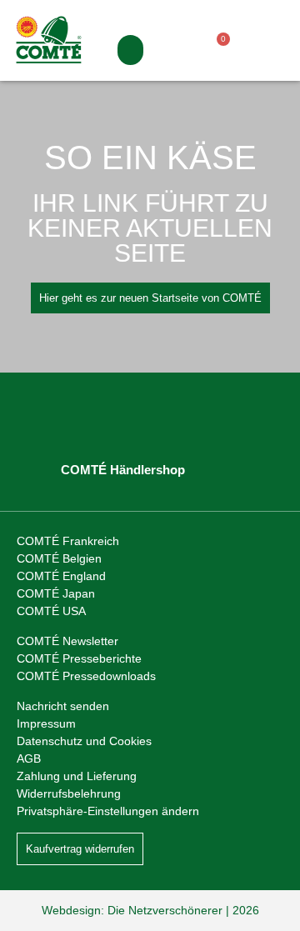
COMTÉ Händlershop (123, 470)
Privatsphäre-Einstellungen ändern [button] (108, 811)
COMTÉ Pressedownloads (86, 676)
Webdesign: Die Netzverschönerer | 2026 (150, 910)
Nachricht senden (63, 706)
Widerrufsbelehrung (69, 793)
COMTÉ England (61, 576)
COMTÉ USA (51, 611)
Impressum (46, 723)
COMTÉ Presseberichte (79, 658)
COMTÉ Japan (56, 593)
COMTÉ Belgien (59, 558)
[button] (130, 50)
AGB (29, 758)
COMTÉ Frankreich (68, 541)
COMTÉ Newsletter (67, 641)
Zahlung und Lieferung (77, 776)
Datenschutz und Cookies (84, 741)
